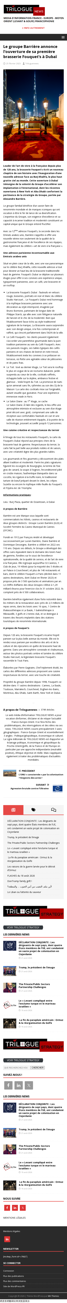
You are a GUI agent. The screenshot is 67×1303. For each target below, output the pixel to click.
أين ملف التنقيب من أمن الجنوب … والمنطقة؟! (29, 886)
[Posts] (13, 810)
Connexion (8, 1270)
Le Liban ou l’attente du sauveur (24, 892)
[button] (62, 37)
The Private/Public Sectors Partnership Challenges (33, 842)
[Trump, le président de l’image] (9, 974)
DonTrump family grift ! (19, 881)
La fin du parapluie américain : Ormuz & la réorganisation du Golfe (41, 1021)
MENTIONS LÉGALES (14, 1217)
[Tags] (33, 810)
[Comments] (54, 810)
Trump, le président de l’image (23, 837)
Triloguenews (32, 63)
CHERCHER (37, 1067)
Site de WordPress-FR (14, 1286)
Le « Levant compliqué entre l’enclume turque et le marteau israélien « (37, 1003)
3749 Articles (47, 709)
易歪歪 (3, 1301)
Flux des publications (13, 1276)
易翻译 (10, 1301)
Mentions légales (11, 1231)
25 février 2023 (13, 63)
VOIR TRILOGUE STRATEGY (23, 927)
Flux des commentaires (14, 1281)
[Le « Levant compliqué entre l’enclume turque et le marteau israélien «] (9, 1007)
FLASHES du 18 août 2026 (21, 875)
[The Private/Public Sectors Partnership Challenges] (9, 990)
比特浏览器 (19, 1301)
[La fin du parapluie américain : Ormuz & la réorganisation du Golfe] (9, 1026)
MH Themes (53, 1296)
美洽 (27, 1301)
